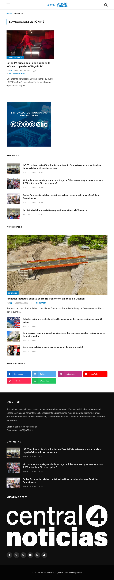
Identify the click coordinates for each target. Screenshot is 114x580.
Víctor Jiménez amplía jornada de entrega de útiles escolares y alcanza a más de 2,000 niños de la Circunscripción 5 (63, 181)
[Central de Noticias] (57, 5)
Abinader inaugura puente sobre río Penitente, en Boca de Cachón (46, 298)
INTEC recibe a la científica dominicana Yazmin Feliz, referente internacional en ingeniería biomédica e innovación (62, 166)
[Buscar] (105, 4)
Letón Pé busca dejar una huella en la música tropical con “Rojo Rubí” (28, 64)
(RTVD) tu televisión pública (69, 573)
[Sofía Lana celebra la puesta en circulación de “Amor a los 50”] (13, 350)
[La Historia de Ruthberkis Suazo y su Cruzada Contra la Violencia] (13, 213)
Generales (12, 293)
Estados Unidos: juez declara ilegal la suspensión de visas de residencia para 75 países (62, 320)
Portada (10, 14)
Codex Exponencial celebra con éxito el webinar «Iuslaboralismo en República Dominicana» (61, 196)
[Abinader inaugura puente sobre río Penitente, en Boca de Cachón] (57, 265)
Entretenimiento (15, 57)
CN (11, 71)
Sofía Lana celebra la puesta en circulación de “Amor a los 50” (53, 347)
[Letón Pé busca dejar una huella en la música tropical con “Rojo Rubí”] (30, 44)
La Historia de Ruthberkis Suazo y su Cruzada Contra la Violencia (55, 210)
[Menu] (8, 4)
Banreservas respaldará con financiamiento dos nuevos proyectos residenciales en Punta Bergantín (64, 334)
